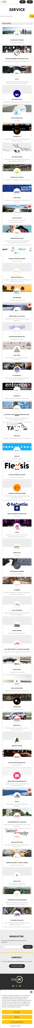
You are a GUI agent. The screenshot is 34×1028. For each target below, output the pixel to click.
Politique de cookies (15, 1026)
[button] (31, 992)
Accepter (17, 1012)
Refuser (17, 1017)
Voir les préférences (17, 1022)
